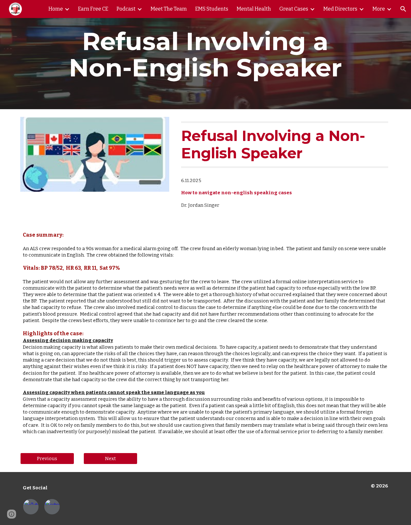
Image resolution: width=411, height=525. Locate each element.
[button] (403, 9)
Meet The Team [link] (169, 9)
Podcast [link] (126, 9)
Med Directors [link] (340, 9)
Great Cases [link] (293, 9)
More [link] (378, 9)
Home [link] (55, 9)
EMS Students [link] (211, 9)
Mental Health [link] (254, 9)
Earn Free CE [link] (93, 9)
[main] (205, 55)
